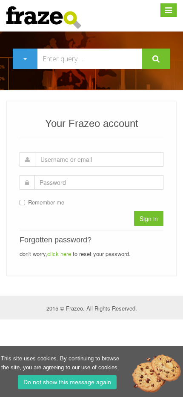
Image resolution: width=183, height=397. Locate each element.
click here (59, 254)
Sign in (149, 218)
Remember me (46, 202)
